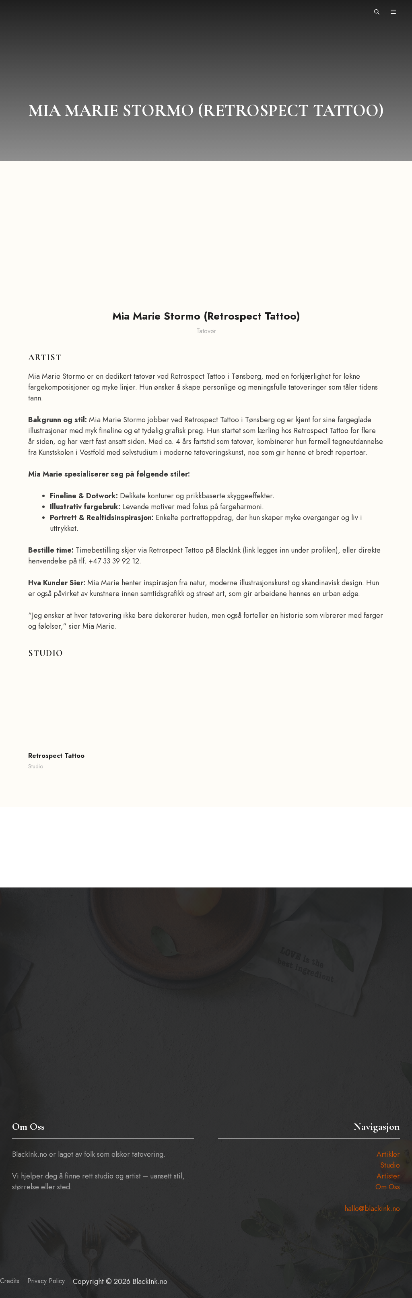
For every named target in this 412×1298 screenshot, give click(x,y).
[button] (377, 12)
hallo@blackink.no (372, 1208)
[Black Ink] (31, 12)
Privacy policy (46, 1281)
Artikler (388, 1154)
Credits (9, 1281)
